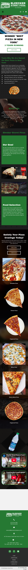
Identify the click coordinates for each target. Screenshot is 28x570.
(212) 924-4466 (14, 522)
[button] (14, 50)
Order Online (14, 557)
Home (14, 555)
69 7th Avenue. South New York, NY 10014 (14, 536)
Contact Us (14, 564)
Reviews (14, 559)
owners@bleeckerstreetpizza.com (14, 530)
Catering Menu (14, 562)
